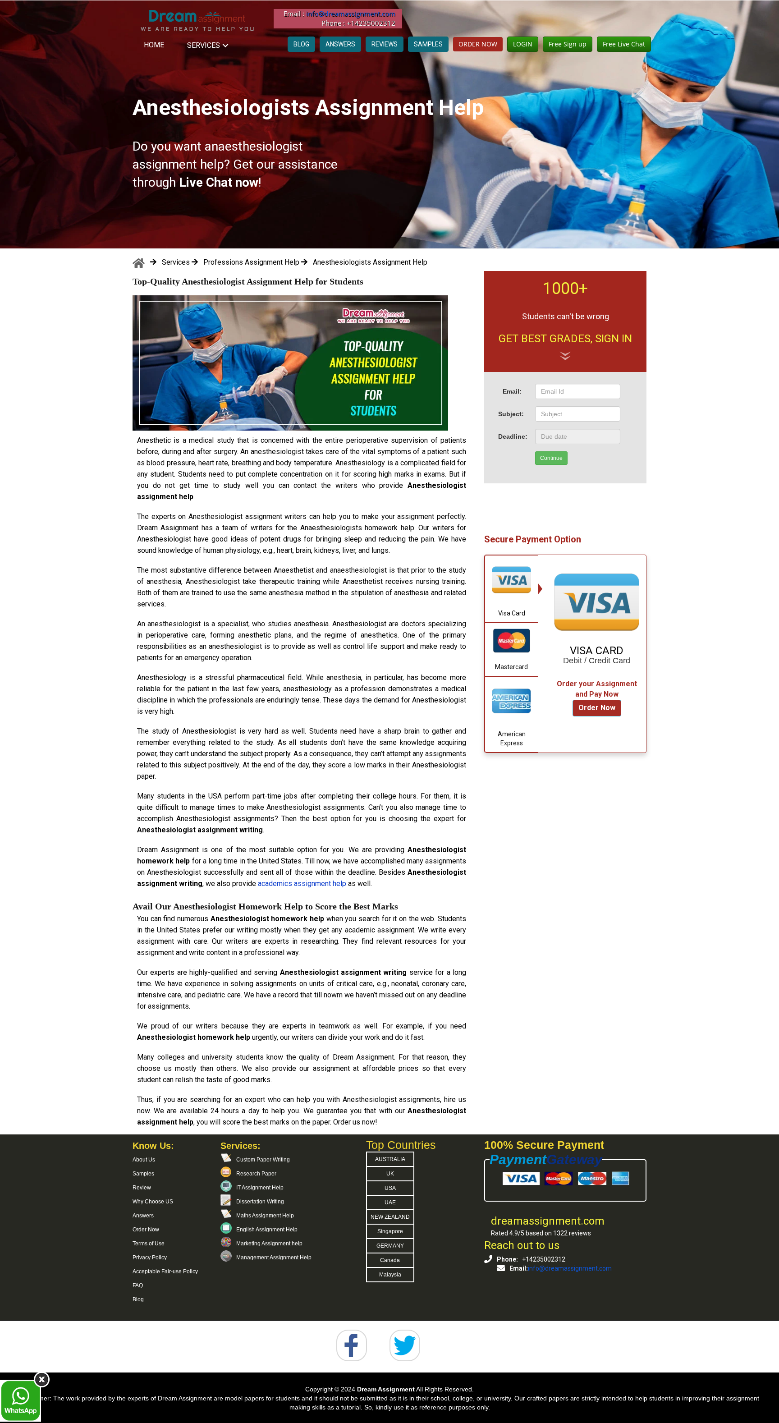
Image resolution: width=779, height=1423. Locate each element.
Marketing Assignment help (269, 1243)
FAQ (138, 1285)
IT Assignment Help (260, 1187)
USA (390, 1188)
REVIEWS (384, 44)
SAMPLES (428, 44)
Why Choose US (153, 1201)
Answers (143, 1215)
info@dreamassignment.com (350, 13)
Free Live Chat (624, 44)
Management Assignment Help (274, 1257)
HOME (154, 45)
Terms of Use (149, 1243)
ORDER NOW (477, 44)
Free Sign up (568, 44)
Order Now (596, 707)
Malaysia (390, 1275)
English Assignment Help (267, 1229)
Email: (512, 391)
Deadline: (512, 436)
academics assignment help (303, 883)
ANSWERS (340, 44)
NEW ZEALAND (390, 1217)
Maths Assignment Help (265, 1215)
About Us (144, 1160)
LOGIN (522, 44)
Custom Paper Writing (263, 1160)
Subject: (511, 414)
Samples (143, 1174)
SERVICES (203, 45)
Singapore (390, 1231)
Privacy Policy (150, 1257)
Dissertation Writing (260, 1201)
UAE (390, 1202)
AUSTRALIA (390, 1159)
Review (142, 1187)
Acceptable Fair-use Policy (165, 1271)
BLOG (301, 44)
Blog (138, 1299)
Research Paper (256, 1174)
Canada (390, 1260)
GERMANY (390, 1246)
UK (390, 1174)
